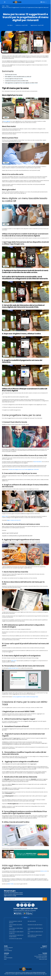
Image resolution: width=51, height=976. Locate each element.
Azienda (6, 953)
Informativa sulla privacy (41, 957)
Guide (6, 946)
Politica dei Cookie (43, 959)
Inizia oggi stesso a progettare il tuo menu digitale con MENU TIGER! (21, 83)
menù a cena (43, 871)
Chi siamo (6, 954)
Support (44, 946)
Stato (5, 956)
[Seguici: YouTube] (21, 905)
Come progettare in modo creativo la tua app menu (25, 696)
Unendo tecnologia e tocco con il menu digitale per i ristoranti (24, 469)
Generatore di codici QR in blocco (35, 924)
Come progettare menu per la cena (14, 78)
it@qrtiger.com (43, 947)
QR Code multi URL (32, 921)
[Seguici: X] (33, 905)
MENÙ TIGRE (5, 516)
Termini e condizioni (42, 954)
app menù (13, 660)
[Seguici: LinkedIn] (18, 905)
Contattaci (6, 949)
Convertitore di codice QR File (15, 938)
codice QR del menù (13, 668)
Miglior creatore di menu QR (14, 520)
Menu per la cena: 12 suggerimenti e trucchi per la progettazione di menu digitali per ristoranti (25, 7)
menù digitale (6, 121)
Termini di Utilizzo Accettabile (40, 956)
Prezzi (5, 959)
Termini (44, 953)
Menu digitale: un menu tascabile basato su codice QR (18, 76)
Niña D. (11, 25)
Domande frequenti (8, 947)
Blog (7, 6)
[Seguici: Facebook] (29, 905)
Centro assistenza (8, 950)
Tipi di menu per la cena (11, 74)
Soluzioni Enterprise (8, 957)
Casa (3, 6)
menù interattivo (37, 461)
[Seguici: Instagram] (25, 905)
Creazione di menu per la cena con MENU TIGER (16, 80)
